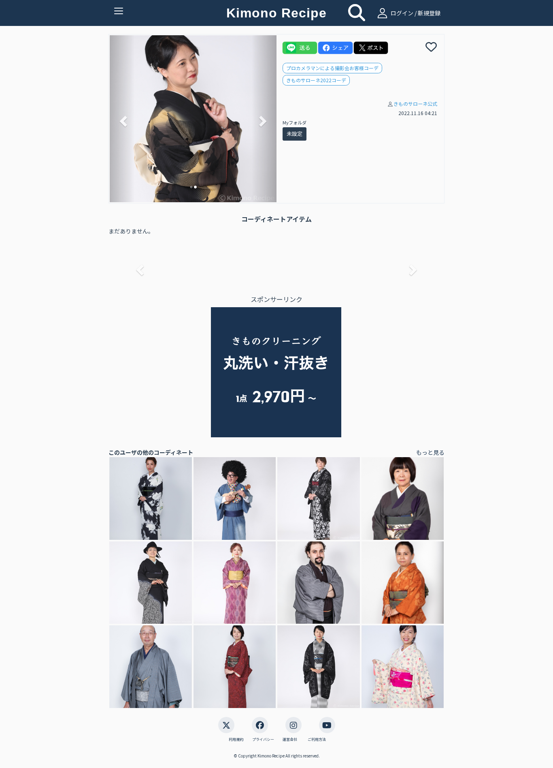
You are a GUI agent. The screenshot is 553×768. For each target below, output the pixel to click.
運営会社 (290, 739)
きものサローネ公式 (415, 103)
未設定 (294, 133)
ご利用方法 (317, 739)
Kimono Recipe (276, 13)
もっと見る (430, 452)
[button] (122, 118)
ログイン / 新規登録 (414, 13)
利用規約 (236, 739)
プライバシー (263, 739)
